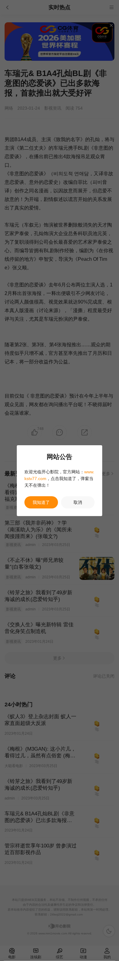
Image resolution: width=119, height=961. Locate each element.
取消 (78, 502)
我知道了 (41, 502)
